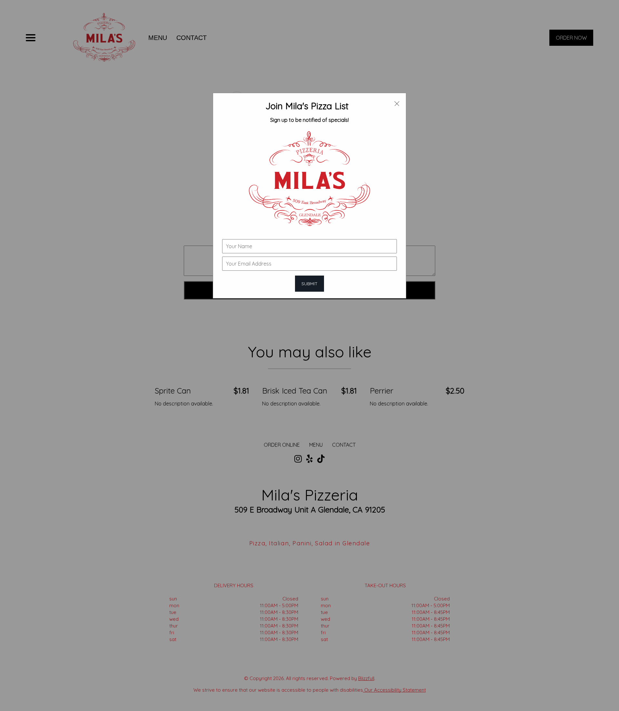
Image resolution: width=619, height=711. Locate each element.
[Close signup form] (396, 103)
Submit (309, 284)
